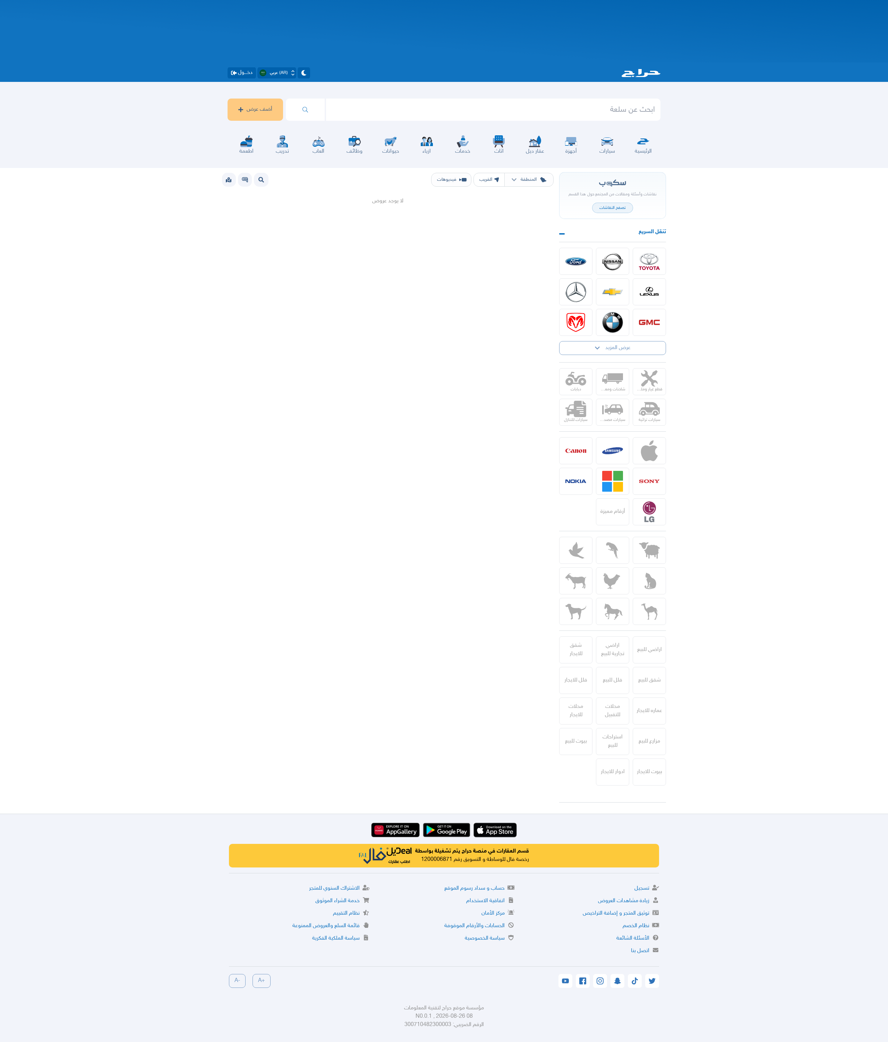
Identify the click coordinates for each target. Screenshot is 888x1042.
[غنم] (649, 550)
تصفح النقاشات (612, 207)
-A (237, 980)
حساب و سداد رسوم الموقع (474, 888)
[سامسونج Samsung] (612, 450)
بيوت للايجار (649, 772)
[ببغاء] (612, 550)
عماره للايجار (649, 711)
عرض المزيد (618, 348)
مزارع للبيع (649, 741)
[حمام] (575, 550)
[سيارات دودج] (575, 322)
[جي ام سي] (649, 322)
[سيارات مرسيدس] (575, 291)
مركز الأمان (493, 913)
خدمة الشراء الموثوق (337, 901)
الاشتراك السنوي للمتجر (334, 888)
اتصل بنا (640, 951)
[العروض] (229, 179)
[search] (305, 110)
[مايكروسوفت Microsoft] (612, 481)
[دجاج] (612, 580)
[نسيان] (612, 261)
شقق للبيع (649, 680)
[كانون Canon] (575, 450)
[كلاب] (575, 611)
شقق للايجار (576, 649)
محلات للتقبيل (612, 710)
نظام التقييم (346, 913)
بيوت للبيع (576, 741)
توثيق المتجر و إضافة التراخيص (616, 913)
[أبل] (649, 611)
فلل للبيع (612, 680)
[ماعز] (575, 580)
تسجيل (641, 888)
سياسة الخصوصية (485, 938)
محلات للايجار (576, 710)
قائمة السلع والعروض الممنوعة (326, 926)
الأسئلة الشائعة (632, 938)
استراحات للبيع (613, 741)
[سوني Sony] (649, 481)
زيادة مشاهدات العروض (623, 901)
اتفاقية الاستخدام (485, 901)
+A (261, 980)
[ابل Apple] (649, 450)
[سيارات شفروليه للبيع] (612, 291)
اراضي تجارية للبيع (612, 649)
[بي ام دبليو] (612, 322)
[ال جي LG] (649, 511)
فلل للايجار (575, 680)
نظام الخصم (636, 926)
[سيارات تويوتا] (649, 261)
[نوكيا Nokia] (575, 481)
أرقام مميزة (612, 511)
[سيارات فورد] (575, 261)
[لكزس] (649, 291)
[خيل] (612, 611)
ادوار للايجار (613, 772)
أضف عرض (259, 109)
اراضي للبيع (649, 649)
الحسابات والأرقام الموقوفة (474, 926)
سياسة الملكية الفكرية (336, 938)
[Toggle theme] (304, 73)
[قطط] (649, 580)
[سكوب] (245, 180)
